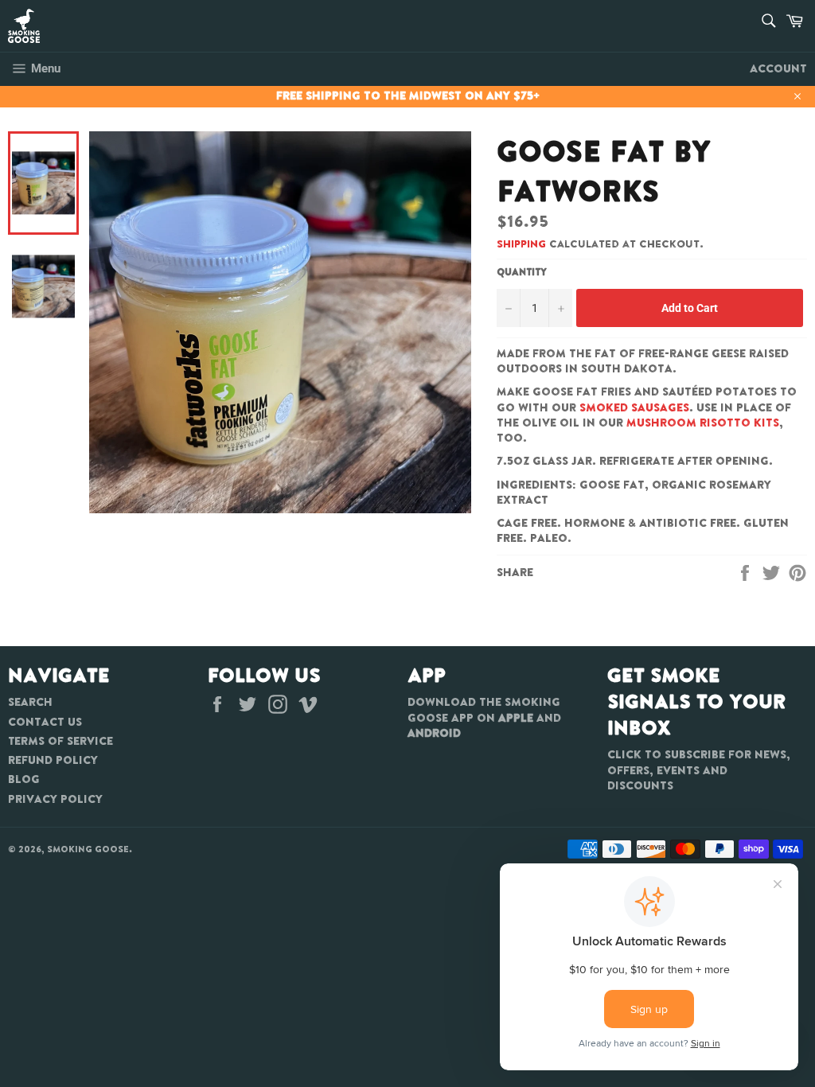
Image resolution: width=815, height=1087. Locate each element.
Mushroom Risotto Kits (702, 423)
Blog (24, 779)
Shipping (521, 243)
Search (30, 702)
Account (778, 68)
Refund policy (53, 760)
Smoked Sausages (634, 407)
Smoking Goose (88, 849)
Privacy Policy (55, 799)
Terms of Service (60, 741)
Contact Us (45, 722)
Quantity (522, 272)
